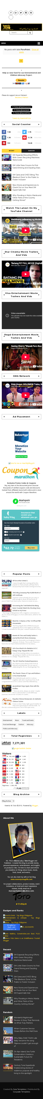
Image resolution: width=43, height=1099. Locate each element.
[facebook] (18, 904)
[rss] (20, 904)
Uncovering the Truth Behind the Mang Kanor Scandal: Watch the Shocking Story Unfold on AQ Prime (26, 608)
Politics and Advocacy (10, 728)
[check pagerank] (21, 748)
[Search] (30, 33)
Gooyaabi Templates (21, 1092)
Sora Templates (19, 1089)
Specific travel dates (14, 534)
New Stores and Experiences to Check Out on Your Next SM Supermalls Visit (26, 187)
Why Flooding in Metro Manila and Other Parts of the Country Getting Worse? (27, 197)
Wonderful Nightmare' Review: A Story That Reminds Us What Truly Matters (26, 1020)
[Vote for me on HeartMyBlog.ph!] (22, 463)
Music (17, 720)
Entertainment (7, 720)
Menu (3, 43)
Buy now (31, 548)
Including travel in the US (15, 531)
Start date (6, 538)
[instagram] (22, 904)
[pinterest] (26, 904)
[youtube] (24, 904)
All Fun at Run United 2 (20, 581)
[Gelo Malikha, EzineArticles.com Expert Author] (21, 935)
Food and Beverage (9, 724)
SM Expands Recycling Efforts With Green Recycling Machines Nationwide (26, 157)
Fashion (21, 724)
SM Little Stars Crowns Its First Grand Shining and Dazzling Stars (27, 968)
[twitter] (17, 904)
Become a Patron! (21, 97)
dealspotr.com (21, 506)
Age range (7, 525)
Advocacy (30, 724)
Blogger (35, 806)
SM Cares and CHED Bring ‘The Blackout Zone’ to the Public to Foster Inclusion (26, 177)
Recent (11, 150)
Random (31, 150)
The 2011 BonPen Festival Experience (25, 661)
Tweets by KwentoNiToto (21, 118)
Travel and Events (28, 720)
